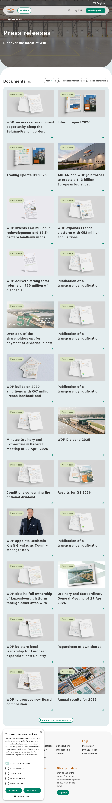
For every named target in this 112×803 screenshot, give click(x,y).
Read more (9, 757)
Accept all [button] (14, 790)
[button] (99, 3)
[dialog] (23, 764)
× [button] (41, 732)
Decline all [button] (32, 790)
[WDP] (11, 10)
